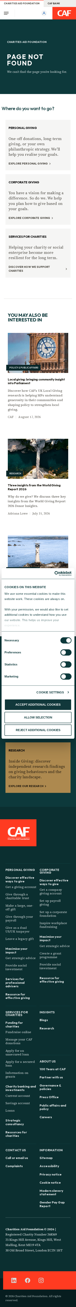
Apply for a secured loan (20, 1064)
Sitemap (46, 1158)
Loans (10, 1110)
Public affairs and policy (53, 1107)
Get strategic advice (20, 958)
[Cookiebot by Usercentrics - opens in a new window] (55, 573)
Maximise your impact (16, 950)
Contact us (15, 1149)
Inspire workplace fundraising (53, 925)
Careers (46, 1117)
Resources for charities (16, 1133)
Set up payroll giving (50, 902)
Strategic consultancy (14, 1122)
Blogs (44, 1020)
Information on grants (16, 1075)
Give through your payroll (19, 918)
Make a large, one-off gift (19, 907)
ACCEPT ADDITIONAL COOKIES (38, 704)
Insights (47, 1012)
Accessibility (49, 1166)
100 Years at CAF (53, 1069)
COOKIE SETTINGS (50, 692)
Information (51, 1149)
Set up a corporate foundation (53, 914)
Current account (17, 1096)
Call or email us (16, 1158)
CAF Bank (54, 3)
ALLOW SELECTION (38, 717)
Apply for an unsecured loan (17, 1052)
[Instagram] (41, 1280)
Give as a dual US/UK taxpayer (17, 929)
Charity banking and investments (20, 1088)
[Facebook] (27, 1280)
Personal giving (20, 869)
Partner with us (51, 1077)
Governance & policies (50, 1087)
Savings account (17, 1103)
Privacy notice (51, 1174)
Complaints (14, 1166)
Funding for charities (14, 1024)
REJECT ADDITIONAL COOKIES (38, 730)
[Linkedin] (14, 1280)
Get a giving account (20, 887)
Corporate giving (49, 871)
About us (48, 1061)
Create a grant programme (50, 955)
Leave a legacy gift (19, 939)
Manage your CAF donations (18, 1041)
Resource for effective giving (17, 996)
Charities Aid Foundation (22, 3)
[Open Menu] (7, 13)
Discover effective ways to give (19, 879)
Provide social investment (16, 967)
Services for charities (16, 1013)
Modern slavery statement (51, 1192)
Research (47, 1028)
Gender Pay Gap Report (52, 1204)
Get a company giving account (51, 891)
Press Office (49, 1097)
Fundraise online (18, 1032)
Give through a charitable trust (17, 896)
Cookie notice (50, 1182)
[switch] (66, 652)
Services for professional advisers (15, 982)
